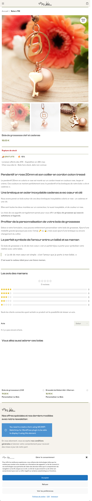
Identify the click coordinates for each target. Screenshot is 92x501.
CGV (48, 496)
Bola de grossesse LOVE (13, 390)
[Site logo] (45, 3)
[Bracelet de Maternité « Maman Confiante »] (67, 366)
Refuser (45, 484)
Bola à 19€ (15, 11)
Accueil (5, 11)
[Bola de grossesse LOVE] (23, 366)
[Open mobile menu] (3, 3)
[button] (86, 457)
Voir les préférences (45, 491)
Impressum (54, 496)
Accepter (45, 478)
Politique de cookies (39, 496)
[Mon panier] (87, 3)
